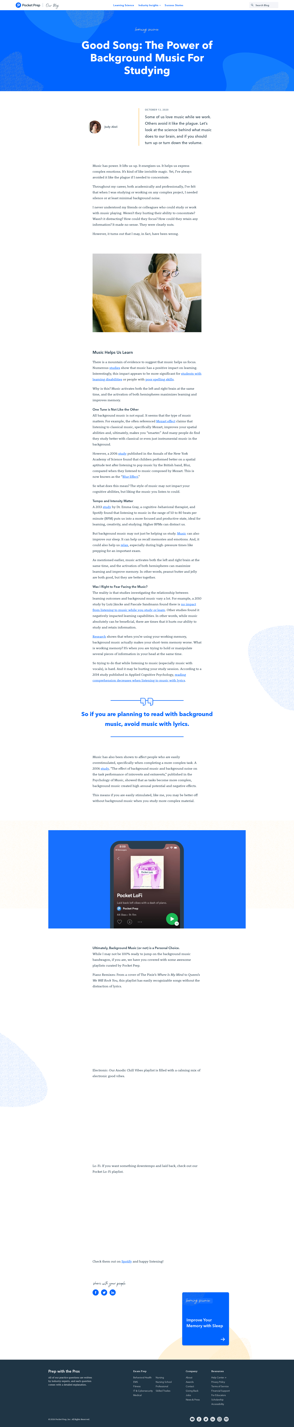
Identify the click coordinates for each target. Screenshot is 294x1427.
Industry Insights (148, 5)
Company (192, 1371)
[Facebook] (96, 1292)
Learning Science (123, 5)
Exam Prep (139, 1371)
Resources (217, 1371)
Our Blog (52, 5)
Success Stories (174, 5)
